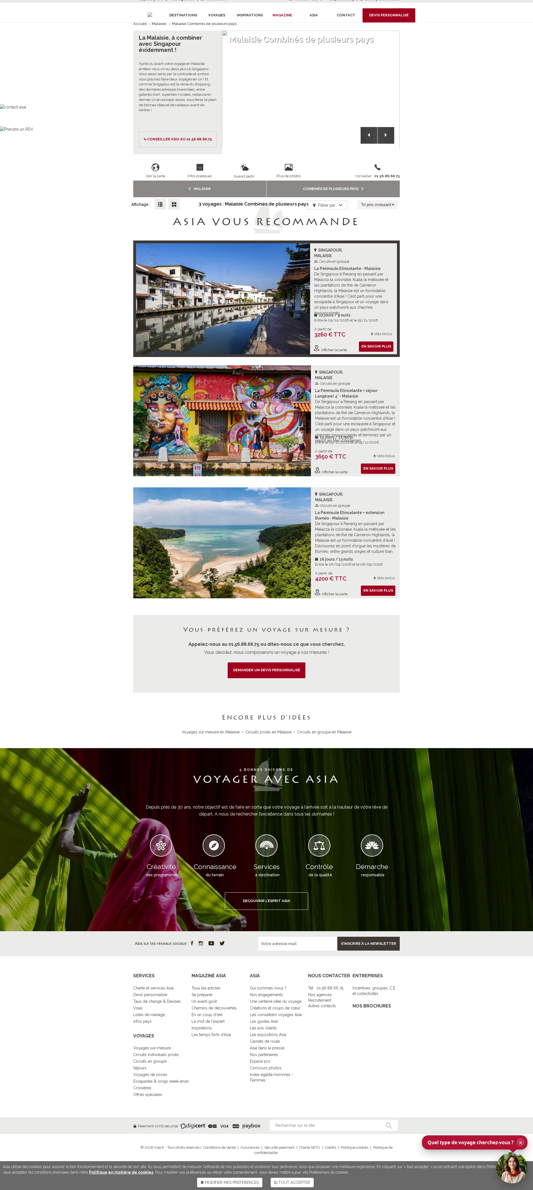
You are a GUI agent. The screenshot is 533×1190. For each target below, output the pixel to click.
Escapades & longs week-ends (161, 1081)
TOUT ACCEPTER (293, 1182)
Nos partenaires (264, 1054)
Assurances (250, 1147)
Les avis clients (263, 1028)
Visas (138, 1008)
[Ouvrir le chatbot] (511, 1167)
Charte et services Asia (153, 988)
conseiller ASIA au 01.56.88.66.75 (179, 139)
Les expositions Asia (268, 1034)
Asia (314, 15)
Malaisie (159, 24)
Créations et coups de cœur (275, 1008)
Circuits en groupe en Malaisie (324, 732)
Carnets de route (265, 1041)
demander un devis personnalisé (266, 670)
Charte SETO (309, 1147)
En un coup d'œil (207, 1014)
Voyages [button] (216, 15)
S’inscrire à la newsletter (368, 943)
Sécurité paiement (279, 1147)
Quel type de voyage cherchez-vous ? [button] (475, 1142)
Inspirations (202, 1028)
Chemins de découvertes (214, 1008)
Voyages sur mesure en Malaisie (211, 732)
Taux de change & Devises (157, 1001)
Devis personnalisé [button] (389, 15)
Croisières (142, 1088)
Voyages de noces (150, 1074)
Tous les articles (206, 988)
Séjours (140, 1068)
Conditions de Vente (219, 1147)
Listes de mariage (149, 1014)
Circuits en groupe (150, 1061)
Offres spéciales (147, 1094)
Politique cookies (354, 1147)
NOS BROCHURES (372, 1006)
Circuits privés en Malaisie (268, 732)
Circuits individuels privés (156, 1054)
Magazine (282, 15)
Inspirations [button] (250, 15)
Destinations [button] (183, 15)
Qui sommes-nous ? (268, 988)
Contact (346, 15)
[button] (369, 135)
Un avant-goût (204, 1001)
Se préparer (202, 994)
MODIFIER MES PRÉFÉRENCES (231, 1182)
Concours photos (265, 1068)
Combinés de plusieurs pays (331, 189)
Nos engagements (266, 994)
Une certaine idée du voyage (275, 1001)
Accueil (140, 24)
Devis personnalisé (150, 994)
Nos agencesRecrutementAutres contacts (322, 1000)
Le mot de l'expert (208, 1021)
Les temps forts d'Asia (211, 1034)
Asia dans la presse (267, 1048)
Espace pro (260, 1061)
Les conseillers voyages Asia (276, 1014)
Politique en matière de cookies (121, 1172)
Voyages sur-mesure (152, 1048)
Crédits (330, 1147)
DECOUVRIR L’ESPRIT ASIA (266, 901)
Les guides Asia (264, 1021)
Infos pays (142, 1021)
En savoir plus (376, 346)
